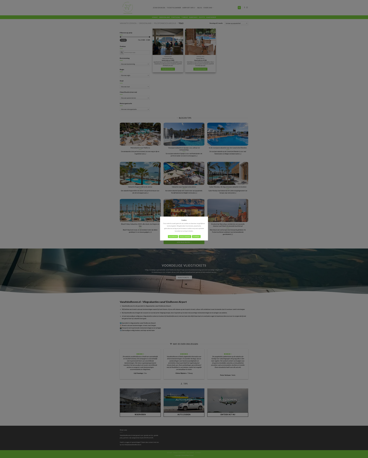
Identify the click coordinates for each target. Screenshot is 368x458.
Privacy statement (185, 236)
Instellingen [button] (196, 236)
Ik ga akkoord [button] (173, 236)
